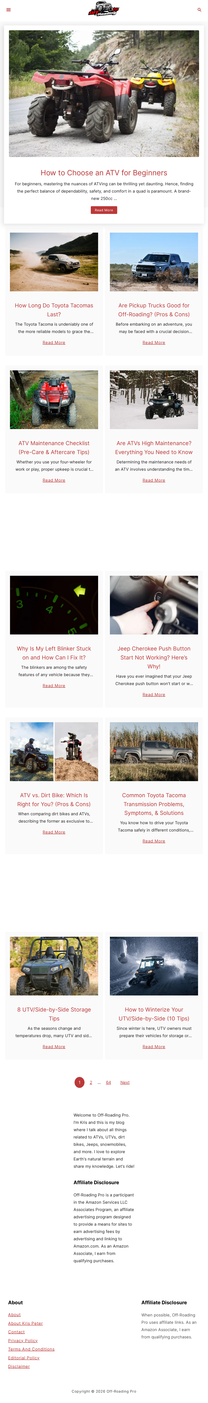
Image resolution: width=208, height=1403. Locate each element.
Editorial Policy (24, 1357)
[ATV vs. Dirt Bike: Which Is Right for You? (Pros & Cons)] (54, 751)
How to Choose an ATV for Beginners (104, 172)
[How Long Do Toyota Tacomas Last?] (54, 262)
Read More (105, 211)
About (14, 1314)
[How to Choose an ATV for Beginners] (104, 93)
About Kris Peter (25, 1323)
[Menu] (8, 9)
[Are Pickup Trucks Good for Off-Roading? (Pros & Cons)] (154, 262)
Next (125, 1082)
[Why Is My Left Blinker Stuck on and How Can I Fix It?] (54, 605)
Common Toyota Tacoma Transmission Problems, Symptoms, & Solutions (154, 804)
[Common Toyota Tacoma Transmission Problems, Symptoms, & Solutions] (154, 751)
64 (108, 1082)
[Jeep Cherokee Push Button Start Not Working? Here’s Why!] (154, 605)
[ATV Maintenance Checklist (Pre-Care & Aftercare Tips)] (54, 399)
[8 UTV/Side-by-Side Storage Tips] (54, 966)
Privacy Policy (23, 1340)
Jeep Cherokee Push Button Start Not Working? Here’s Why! (154, 657)
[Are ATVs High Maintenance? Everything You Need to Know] (154, 399)
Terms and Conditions (31, 1349)
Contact (16, 1331)
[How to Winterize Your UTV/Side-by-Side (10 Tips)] (154, 966)
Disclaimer (19, 1366)
